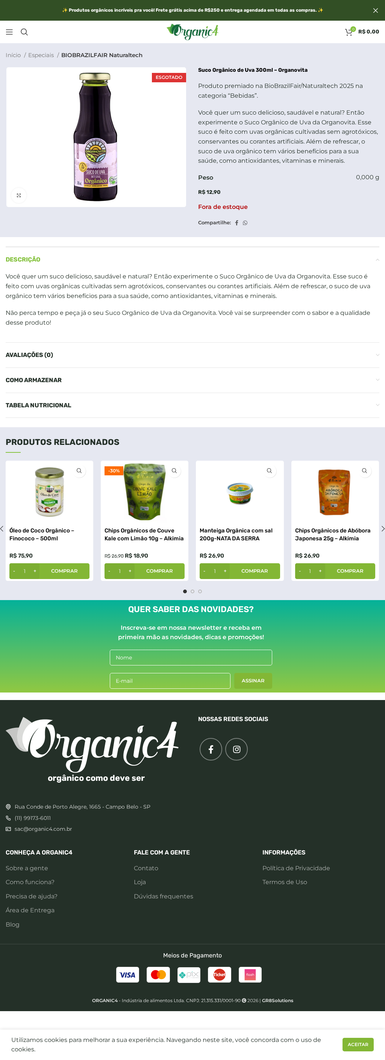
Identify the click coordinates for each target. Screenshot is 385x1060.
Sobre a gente (27, 868)
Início (14, 55)
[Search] (24, 31)
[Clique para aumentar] (18, 195)
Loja (140, 882)
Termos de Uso (284, 882)
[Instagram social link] (236, 749)
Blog (13, 924)
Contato (146, 868)
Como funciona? (30, 882)
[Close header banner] (375, 10)
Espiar (79, 471)
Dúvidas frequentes (163, 896)
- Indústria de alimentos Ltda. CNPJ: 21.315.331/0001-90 (166, 1000)
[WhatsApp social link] (245, 223)
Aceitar (358, 1044)
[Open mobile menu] (9, 31)
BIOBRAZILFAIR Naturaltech (101, 55)
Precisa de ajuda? (32, 896)
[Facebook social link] (237, 223)
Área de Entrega (30, 910)
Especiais (41, 55)
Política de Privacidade (296, 868)
